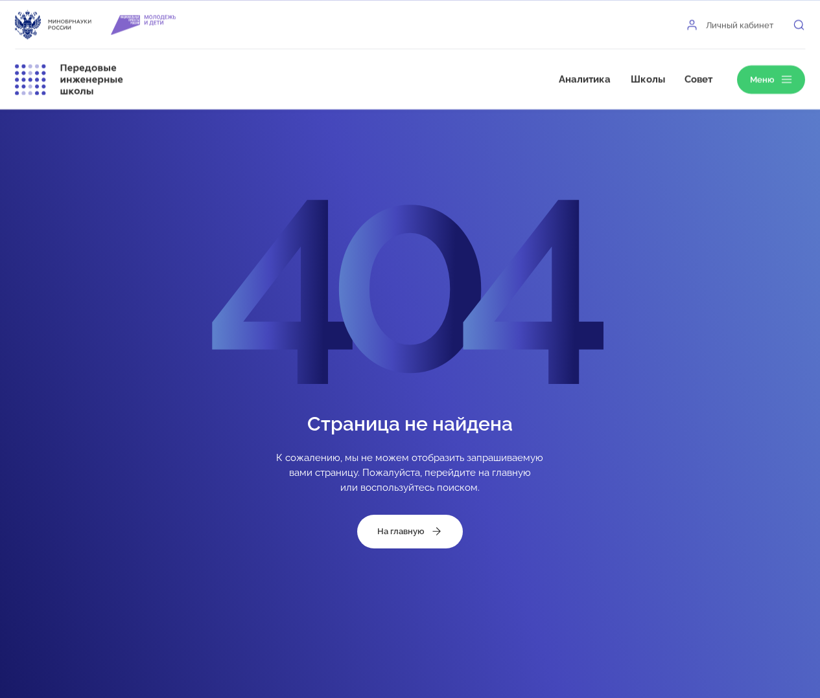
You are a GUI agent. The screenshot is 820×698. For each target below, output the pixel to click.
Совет (698, 79)
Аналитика (585, 79)
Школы (648, 79)
